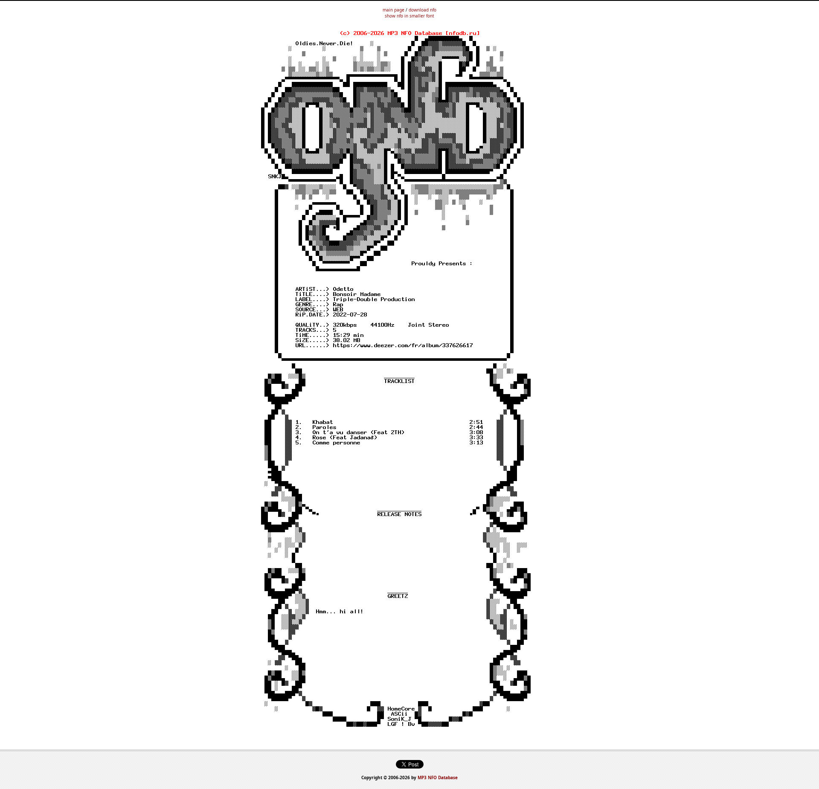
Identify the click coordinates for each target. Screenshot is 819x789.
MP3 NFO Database (438, 777)
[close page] (409, 389)
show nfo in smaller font (409, 16)
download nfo (422, 10)
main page (393, 10)
